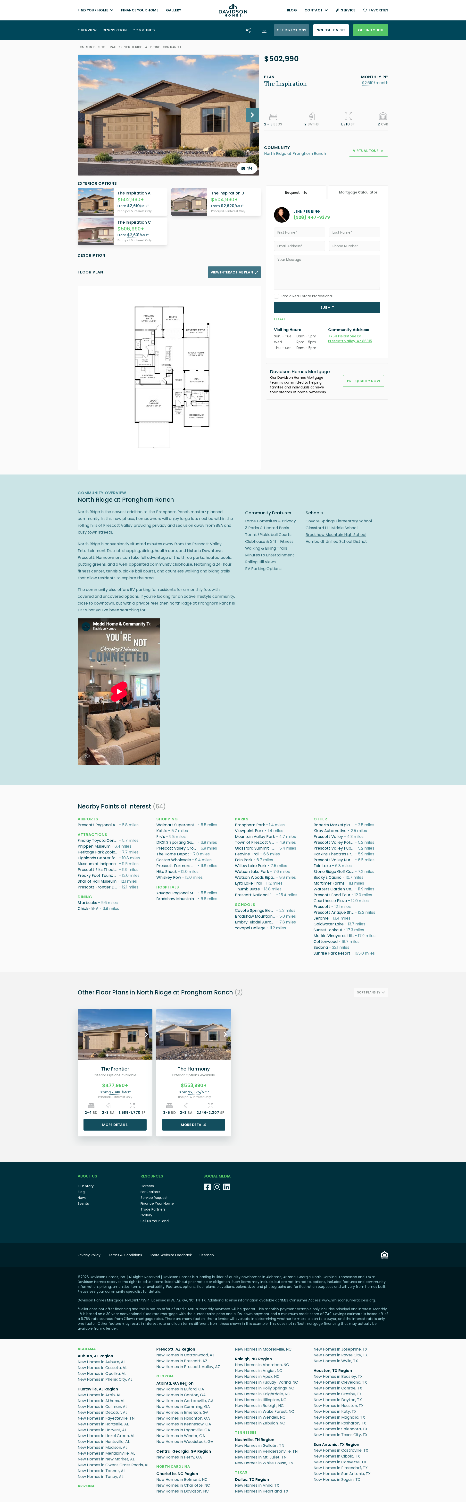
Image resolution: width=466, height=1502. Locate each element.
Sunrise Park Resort (332, 953)
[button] (368, 83)
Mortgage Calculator (358, 192)
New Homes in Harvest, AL (102, 1430)
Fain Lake (322, 866)
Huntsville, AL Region (98, 1389)
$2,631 (133, 235)
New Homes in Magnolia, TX (339, 1417)
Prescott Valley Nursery (334, 860)
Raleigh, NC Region (253, 1359)
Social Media (217, 1176)
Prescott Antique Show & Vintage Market (334, 912)
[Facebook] (207, 1187)
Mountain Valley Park (255, 836)
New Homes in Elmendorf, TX (341, 1468)
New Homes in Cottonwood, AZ (185, 1355)
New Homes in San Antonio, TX (342, 1473)
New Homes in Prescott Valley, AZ (188, 1367)
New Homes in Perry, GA (179, 1457)
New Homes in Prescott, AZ (181, 1361)
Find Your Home (93, 10)
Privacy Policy (89, 1255)
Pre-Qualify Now (363, 380)
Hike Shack (166, 871)
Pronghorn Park (250, 825)
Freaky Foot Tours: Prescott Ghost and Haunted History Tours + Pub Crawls (98, 875)
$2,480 (115, 1092)
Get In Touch (370, 30)
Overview (87, 30)
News (82, 1197)
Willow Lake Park (250, 866)
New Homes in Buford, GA (180, 1389)
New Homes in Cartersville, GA (185, 1401)
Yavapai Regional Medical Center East (177, 893)
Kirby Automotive (330, 831)
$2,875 (194, 1092)
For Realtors (150, 1191)
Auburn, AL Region (95, 1356)
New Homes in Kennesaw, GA (183, 1424)
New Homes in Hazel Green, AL (106, 1436)
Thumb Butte (247, 889)
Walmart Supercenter (177, 825)
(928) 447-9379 (311, 217)
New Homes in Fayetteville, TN (106, 1418)
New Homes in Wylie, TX (336, 1361)
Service (348, 10)
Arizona (86, 1486)
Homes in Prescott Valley (99, 47)
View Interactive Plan (232, 272)
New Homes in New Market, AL (106, 1459)
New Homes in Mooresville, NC (263, 1349)
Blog (292, 10)
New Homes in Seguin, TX (337, 1479)
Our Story (86, 1186)
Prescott (322, 906)
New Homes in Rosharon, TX (340, 1423)
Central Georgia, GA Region (183, 1451)
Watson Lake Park (252, 871)
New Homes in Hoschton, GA (183, 1418)
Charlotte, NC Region (177, 1473)
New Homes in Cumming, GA (183, 1406)
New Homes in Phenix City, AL (105, 1379)
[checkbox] (276, 296)
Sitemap (207, 1255)
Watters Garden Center (334, 889)
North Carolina (173, 1466)
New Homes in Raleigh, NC (259, 1405)
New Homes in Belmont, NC (182, 1479)
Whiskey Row (168, 877)
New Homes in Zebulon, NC (260, 1423)
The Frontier (115, 1068)
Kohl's (161, 831)
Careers (147, 1186)
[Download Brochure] (264, 30)
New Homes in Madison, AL (102, 1447)
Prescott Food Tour (332, 895)
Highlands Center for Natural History (98, 858)
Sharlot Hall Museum (97, 881)
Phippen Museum (94, 846)
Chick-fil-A (88, 908)
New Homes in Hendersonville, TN (266, 1451)
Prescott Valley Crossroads (177, 848)
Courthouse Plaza (330, 901)
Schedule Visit (331, 30)
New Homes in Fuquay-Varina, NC (266, 1382)
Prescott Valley (328, 836)
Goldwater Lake (329, 924)
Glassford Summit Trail (255, 848)
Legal (279, 319)
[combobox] (371, 992)
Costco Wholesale (173, 860)
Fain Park (243, 860)
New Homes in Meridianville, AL (106, 1453)
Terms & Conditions (125, 1255)
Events (83, 1203)
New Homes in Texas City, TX (340, 1435)
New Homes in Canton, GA (181, 1395)
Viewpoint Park (249, 831)
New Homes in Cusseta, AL (102, 1367)
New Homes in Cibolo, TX (337, 1456)
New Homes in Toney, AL (100, 1476)
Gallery (173, 10)
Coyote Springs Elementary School (339, 521)
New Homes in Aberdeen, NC (262, 1365)
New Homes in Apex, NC (257, 1376)
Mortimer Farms (329, 883)
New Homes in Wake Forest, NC (264, 1411)
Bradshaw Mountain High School (336, 534)
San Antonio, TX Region (336, 1444)
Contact (314, 10)
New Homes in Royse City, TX (341, 1355)
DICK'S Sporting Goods (177, 842)
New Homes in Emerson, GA (182, 1412)
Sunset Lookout (328, 930)
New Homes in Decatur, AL (102, 1412)
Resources (152, 1176)
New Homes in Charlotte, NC (183, 1485)
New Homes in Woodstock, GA (184, 1441)
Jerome (321, 918)
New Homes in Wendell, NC (260, 1417)
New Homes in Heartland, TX (261, 1491)
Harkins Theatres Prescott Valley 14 (334, 854)
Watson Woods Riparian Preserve (255, 877)
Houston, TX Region (333, 1370)
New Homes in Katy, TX (335, 1411)
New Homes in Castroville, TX (341, 1450)
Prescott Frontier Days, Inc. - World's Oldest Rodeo (98, 887)
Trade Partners (153, 1209)
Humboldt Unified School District (336, 541)
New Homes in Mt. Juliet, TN (260, 1457)
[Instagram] (217, 1187)
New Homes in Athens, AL (101, 1401)
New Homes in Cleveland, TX (340, 1382)
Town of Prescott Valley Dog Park (255, 842)
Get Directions (291, 30)
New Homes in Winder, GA (180, 1436)
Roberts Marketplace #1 (334, 825)
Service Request (154, 1197)
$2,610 (368, 83)
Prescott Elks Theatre (98, 869)
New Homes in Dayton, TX (338, 1400)
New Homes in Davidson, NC (182, 1491)
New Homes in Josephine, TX (340, 1349)
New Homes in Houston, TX (339, 1405)
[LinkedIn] (227, 1187)
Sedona (321, 947)
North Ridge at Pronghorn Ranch (152, 47)
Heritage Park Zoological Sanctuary (98, 852)
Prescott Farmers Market (177, 866)
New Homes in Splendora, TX (340, 1429)
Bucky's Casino (327, 877)
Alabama (87, 1348)
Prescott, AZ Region (175, 1349)
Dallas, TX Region (252, 1479)
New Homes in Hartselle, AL (103, 1424)
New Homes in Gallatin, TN (259, 1445)
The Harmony (194, 1068)
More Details (115, 1124)
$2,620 (227, 206)
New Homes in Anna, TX (257, 1485)
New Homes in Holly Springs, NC (264, 1388)
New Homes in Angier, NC (258, 1370)
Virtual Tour (368, 150)
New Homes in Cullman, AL (102, 1406)
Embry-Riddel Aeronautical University (255, 922)
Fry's (160, 836)
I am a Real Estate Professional (307, 296)
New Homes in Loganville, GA (183, 1430)
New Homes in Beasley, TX (338, 1376)
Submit (327, 307)
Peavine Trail (247, 854)
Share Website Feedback (171, 1255)
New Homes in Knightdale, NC (262, 1394)
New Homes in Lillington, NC (260, 1400)
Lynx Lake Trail (248, 883)
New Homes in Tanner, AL (101, 1471)
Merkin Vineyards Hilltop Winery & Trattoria (334, 936)
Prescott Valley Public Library (334, 848)
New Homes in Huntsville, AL (104, 1441)
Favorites (378, 10)
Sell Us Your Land (155, 1221)
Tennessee (245, 1432)
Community (144, 30)
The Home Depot (172, 854)
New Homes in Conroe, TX (338, 1388)
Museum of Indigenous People (98, 864)
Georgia (165, 1376)
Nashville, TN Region (254, 1439)
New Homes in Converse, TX (340, 1462)
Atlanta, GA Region (174, 1383)
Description (115, 30)
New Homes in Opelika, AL (102, 1373)
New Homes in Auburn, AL (101, 1362)
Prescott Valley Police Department (334, 842)
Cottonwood (326, 941)
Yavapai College (250, 928)
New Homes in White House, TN (264, 1463)
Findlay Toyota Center (98, 840)
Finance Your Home (139, 10)
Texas (241, 1472)
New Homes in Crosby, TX (338, 1394)
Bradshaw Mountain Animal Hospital (177, 899)
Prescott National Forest (255, 895)
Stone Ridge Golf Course (334, 871)
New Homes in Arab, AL (99, 1395)
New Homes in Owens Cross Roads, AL (113, 1465)
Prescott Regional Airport (98, 825)
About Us (87, 1176)
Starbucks (87, 902)
